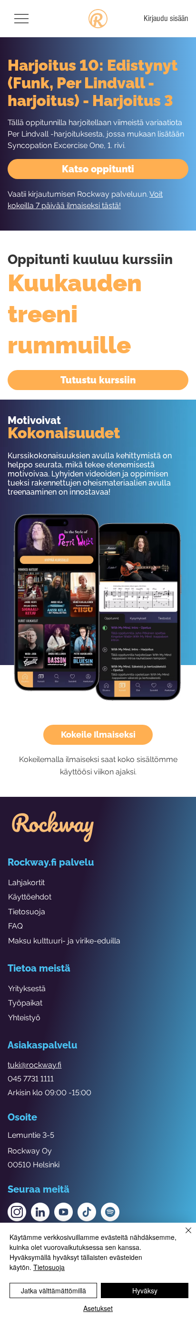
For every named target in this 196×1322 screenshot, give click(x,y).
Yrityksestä (27, 988)
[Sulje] (182, 1236)
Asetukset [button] (98, 1308)
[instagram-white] (17, 1212)
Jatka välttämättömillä (53, 1290)
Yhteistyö (24, 1017)
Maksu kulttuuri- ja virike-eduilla (64, 940)
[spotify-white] (110, 1212)
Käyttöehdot (29, 896)
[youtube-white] (63, 1212)
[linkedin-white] (40, 1212)
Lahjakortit (26, 882)
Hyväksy (144, 1290)
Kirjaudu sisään (166, 18)
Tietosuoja (26, 911)
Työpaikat (25, 1002)
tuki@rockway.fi (34, 1064)
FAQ (15, 926)
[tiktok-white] (87, 1212)
